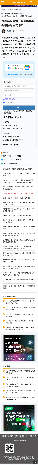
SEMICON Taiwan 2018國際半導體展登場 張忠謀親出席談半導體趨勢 (18, 274)
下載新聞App (9, 443)
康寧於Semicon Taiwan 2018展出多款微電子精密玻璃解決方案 (19, 254)
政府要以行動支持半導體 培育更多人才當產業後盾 (19, 228)
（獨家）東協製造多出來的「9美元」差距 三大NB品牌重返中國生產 (20, 328)
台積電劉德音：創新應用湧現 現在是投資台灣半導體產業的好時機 (19, 241)
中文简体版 (16, 440)
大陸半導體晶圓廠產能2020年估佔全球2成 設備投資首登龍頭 (19, 261)
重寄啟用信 (12, 99)
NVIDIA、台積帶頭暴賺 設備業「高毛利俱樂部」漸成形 (20, 309)
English (23, 440)
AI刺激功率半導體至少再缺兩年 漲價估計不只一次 (20, 322)
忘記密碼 (5, 99)
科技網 (3, 9)
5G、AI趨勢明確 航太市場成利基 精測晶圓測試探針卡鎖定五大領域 (19, 267)
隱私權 (32, 436)
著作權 (27, 436)
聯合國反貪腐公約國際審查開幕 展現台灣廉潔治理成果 (20, 372)
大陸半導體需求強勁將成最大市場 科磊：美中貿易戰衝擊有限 (19, 210)
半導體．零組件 (18, 9)
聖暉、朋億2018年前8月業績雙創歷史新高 (17, 216)
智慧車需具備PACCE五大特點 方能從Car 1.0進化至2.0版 (19, 175)
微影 (11, 156)
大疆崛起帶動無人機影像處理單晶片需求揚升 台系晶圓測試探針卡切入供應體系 (19, 247)
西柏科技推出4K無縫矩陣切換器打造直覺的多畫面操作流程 (20, 398)
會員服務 (10, 436)
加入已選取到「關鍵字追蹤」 (13, 159)
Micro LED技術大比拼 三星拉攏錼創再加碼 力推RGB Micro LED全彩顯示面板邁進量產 (18, 181)
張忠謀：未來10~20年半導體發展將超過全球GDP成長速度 (18, 221)
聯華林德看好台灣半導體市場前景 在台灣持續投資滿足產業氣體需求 (19, 234)
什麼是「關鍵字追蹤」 (11, 163)
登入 (19, 108)
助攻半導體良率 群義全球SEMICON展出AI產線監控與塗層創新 (20, 385)
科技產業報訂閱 (19, 436)
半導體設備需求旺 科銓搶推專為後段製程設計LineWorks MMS (19, 203)
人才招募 (21, 437)
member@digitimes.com (11, 137)
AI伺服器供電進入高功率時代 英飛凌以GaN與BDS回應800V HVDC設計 (20, 392)
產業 (9, 9)
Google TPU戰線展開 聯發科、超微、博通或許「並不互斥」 (20, 302)
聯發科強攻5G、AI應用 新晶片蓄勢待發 (16, 198)
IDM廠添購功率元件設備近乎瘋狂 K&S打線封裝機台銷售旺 (18, 188)
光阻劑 (19, 156)
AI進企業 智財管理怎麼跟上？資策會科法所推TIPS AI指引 (20, 378)
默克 (4, 156)
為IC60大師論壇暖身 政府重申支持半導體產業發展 (19, 287)
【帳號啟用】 (7, 113)
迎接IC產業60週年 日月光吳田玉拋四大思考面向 (19, 280)
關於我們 (4, 436)
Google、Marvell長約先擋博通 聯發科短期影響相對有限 (20, 315)
